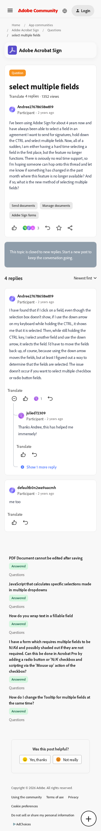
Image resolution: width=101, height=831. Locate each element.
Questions (54, 30)
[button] (10, 12)
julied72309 (36, 412)
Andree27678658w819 (35, 106)
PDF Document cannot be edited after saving (45, 558)
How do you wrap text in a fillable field (41, 615)
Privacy (73, 797)
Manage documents (56, 205)
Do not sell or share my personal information (42, 815)
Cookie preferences (24, 806)
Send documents (23, 205)
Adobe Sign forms (24, 215)
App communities (41, 25)
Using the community (26, 797)
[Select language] (64, 10)
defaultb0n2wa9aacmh (36, 487)
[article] (50, 348)
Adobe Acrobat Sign (25, 30)
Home (16, 25)
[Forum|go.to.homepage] (38, 11)
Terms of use (55, 797)
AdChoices (23, 824)
